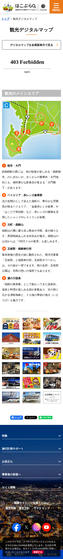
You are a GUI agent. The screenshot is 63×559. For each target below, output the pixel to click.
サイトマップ (42, 508)
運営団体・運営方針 (17, 508)
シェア (18, 417)
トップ (5, 19)
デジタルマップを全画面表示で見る (31, 45)
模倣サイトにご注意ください (31, 503)
